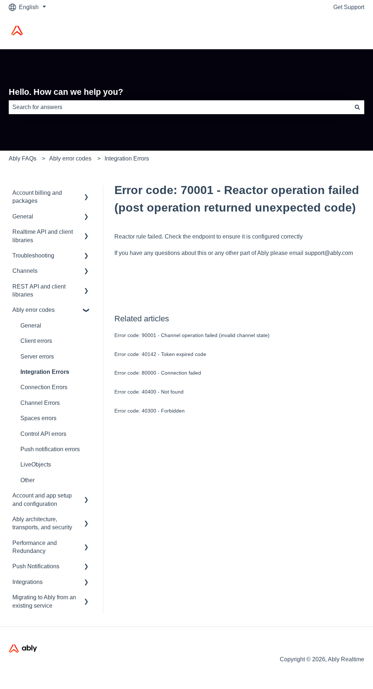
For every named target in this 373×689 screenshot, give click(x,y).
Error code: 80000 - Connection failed (157, 373)
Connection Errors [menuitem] (43, 387)
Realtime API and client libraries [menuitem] (42, 236)
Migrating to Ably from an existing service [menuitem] (44, 601)
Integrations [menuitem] (27, 582)
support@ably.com (329, 253)
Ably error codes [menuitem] (33, 310)
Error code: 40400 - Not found (149, 392)
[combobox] (179, 107)
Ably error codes (70, 158)
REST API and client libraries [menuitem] (39, 290)
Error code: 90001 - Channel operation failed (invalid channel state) (192, 335)
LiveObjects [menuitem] (35, 464)
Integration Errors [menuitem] (44, 372)
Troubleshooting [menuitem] (33, 255)
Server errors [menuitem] (37, 356)
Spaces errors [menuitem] (38, 418)
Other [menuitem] (27, 480)
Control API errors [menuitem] (43, 434)
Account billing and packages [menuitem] (37, 197)
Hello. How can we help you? (66, 92)
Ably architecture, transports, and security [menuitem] (42, 523)
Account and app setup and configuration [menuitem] (42, 499)
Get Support (348, 7)
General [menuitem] (22, 216)
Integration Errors (127, 158)
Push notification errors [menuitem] (50, 449)
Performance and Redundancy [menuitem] (34, 547)
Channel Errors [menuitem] (40, 403)
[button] (86, 193)
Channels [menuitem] (25, 271)
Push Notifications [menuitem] (35, 566)
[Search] (357, 107)
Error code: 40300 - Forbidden (149, 411)
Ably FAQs (22, 158)
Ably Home (342, 31)
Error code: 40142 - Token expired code (160, 354)
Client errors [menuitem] (36, 341)
